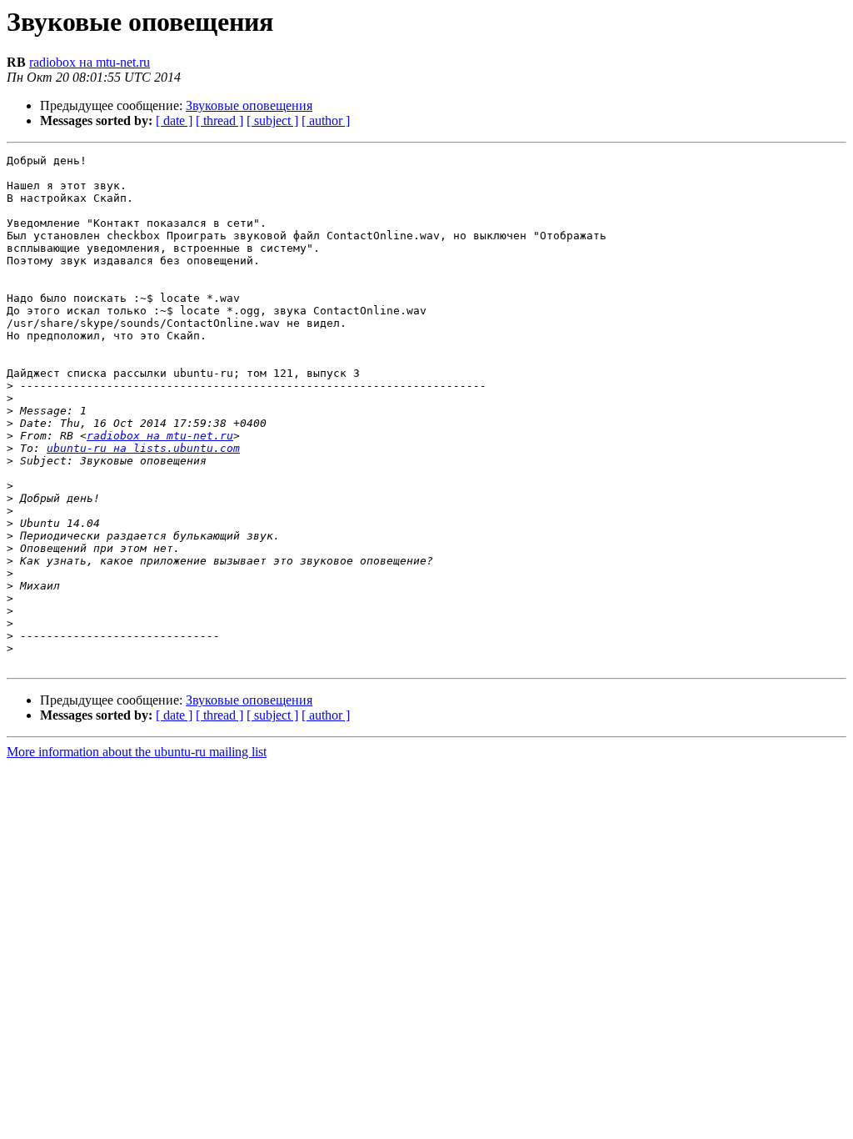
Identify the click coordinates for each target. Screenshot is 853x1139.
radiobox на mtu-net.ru (89, 62)
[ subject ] (272, 120)
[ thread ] (219, 120)
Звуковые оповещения (249, 105)
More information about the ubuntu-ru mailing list (137, 752)
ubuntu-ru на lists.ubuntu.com (143, 448)
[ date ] (174, 120)
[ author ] (326, 120)
